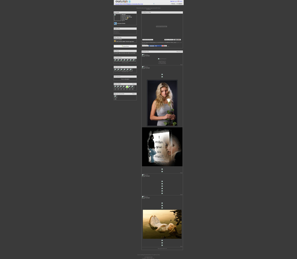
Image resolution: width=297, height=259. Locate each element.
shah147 (146, 66)
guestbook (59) (145, 51)
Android (117, 4)
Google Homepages (162, 62)
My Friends (158, 8)
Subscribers (142, 8)
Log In (175, 1)
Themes (121, 4)
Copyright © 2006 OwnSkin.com (148, 258)
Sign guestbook (117, 33)
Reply (181, 64)
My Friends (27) (118, 57)
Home (138, 8)
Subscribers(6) (117, 67)
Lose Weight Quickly (162, 63)
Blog (143, 254)
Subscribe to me (117, 30)
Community (135, 4)
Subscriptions (147, 8)
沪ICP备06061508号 (149, 257)
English (180, 1)
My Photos (148, 9)
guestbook (153, 8)
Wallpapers (129, 4)
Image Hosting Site (162, 61)
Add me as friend (125, 62)
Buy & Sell (140, 4)
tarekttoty (146, 54)
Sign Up (172, 1)
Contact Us (139, 254)
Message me (116, 31)
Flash (125, 4)
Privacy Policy (157, 254)
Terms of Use (151, 254)
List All (165, 248)
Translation (146, 254)
